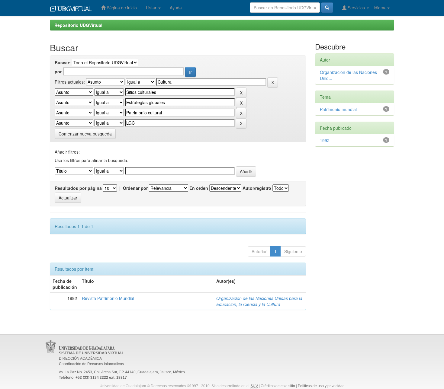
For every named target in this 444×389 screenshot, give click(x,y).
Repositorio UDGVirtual (78, 25)
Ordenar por (135, 188)
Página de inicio (121, 8)
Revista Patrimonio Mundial (108, 298)
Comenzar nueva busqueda (85, 134)
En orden (198, 188)
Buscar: (63, 62)
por (58, 72)
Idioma (380, 8)
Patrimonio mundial (338, 109)
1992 (325, 140)
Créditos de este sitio (278, 386)
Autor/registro (257, 188)
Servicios (356, 8)
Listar (152, 8)
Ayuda (176, 8)
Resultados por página (78, 188)
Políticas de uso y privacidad (321, 386)
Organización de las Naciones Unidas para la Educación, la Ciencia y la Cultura (259, 301)
